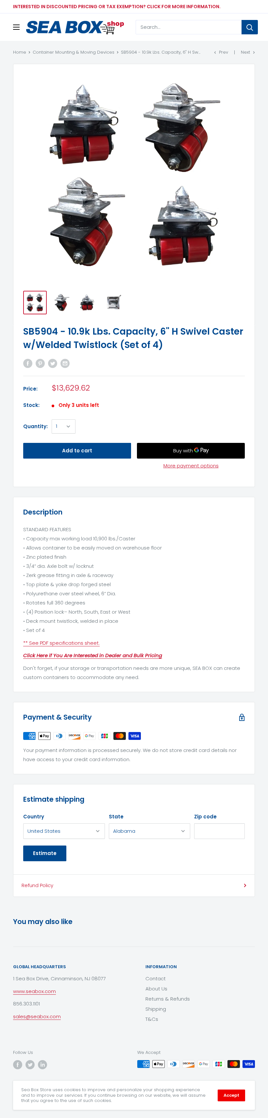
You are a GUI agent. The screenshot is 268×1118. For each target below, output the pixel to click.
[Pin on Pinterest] (40, 363)
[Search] (250, 27)
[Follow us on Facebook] (17, 1064)
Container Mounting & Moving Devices (73, 52)
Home (19, 52)
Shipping (155, 1008)
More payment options (191, 465)
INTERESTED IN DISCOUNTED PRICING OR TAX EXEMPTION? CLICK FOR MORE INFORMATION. (117, 6)
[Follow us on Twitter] (30, 1064)
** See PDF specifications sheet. (61, 642)
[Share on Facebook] (27, 363)
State (116, 816)
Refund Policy (37, 885)
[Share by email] (65, 363)
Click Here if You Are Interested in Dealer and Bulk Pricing (92, 655)
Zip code (205, 816)
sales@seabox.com (37, 1016)
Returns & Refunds (167, 998)
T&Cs (151, 1019)
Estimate (45, 853)
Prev (223, 52)
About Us (156, 988)
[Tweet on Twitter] (52, 363)
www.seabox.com (34, 991)
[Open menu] (16, 27)
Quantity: (35, 426)
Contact (155, 978)
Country (33, 816)
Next (245, 52)
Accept (231, 1095)
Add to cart (77, 450)
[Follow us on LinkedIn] (42, 1064)
